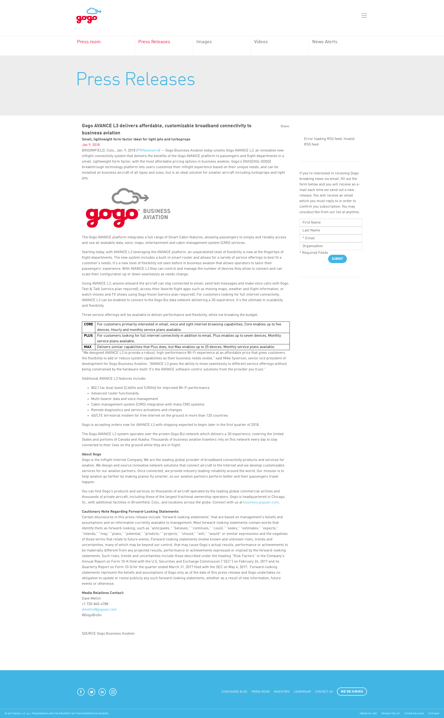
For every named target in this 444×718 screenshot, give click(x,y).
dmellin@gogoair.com (99, 610)
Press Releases (154, 42)
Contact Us (324, 692)
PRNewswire (148, 150)
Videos (261, 42)
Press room (89, 42)
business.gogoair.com (261, 502)
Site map (434, 713)
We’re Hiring (352, 691)
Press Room (261, 692)
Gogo (89, 16)
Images (204, 42)
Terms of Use (368, 713)
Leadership (302, 692)
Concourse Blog (234, 692)
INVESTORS (282, 692)
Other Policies (414, 713)
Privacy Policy (390, 713)
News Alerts (324, 42)
